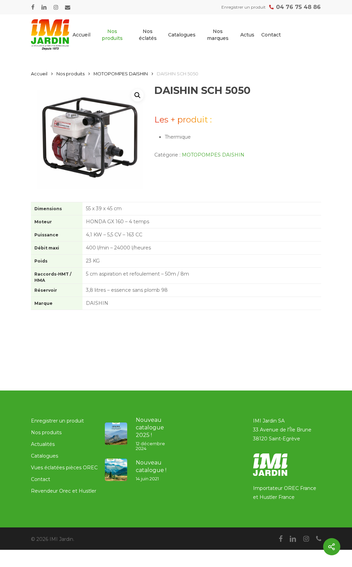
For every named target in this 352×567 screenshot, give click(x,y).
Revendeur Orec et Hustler (63, 491)
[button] (137, 95)
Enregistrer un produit (57, 421)
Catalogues (44, 456)
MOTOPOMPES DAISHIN (121, 73)
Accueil (39, 73)
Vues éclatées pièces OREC (64, 467)
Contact (40, 479)
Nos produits (70, 73)
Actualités (43, 444)
